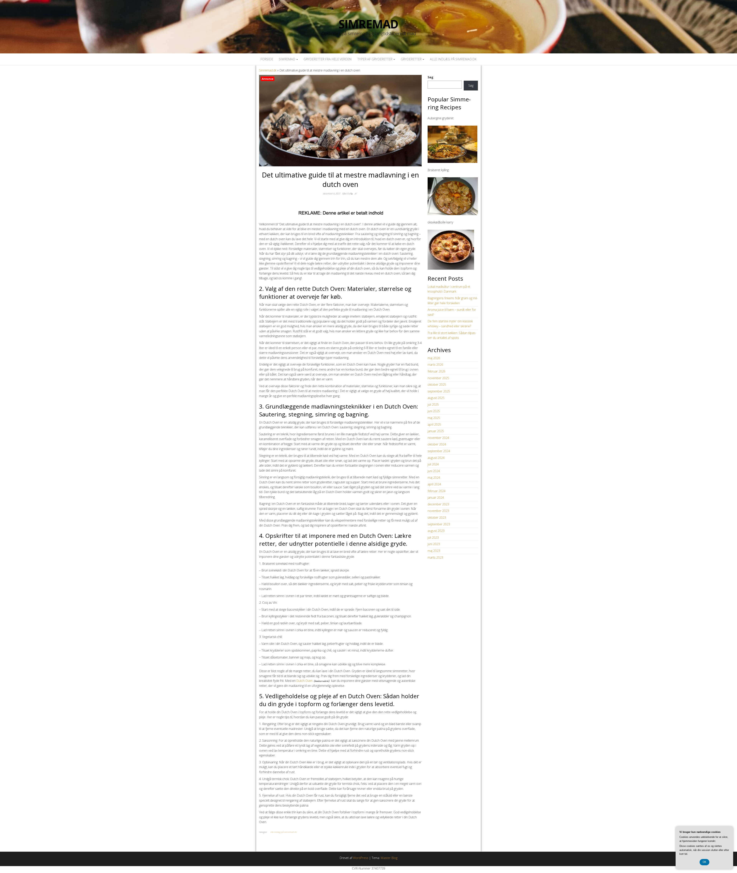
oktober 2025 (437, 384)
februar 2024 (436, 491)
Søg (430, 77)
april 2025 (434, 424)
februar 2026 (436, 371)
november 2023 (438, 511)
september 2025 (439, 391)
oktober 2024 (437, 444)
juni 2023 (434, 544)
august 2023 (436, 531)
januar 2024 (436, 497)
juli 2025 (433, 404)
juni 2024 (434, 471)
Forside (266, 59)
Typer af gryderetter (375, 59)
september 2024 (439, 451)
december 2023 (438, 504)
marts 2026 (435, 364)
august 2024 (436, 458)
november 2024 (438, 438)
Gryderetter (411, 59)
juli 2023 (433, 537)
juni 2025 (434, 411)
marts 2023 (435, 557)
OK (704, 862)
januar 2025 (436, 431)
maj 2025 (434, 418)
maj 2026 (434, 358)
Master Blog (389, 858)
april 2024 (434, 484)
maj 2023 (434, 551)
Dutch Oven (304, 681)
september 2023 (439, 524)
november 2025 (438, 378)
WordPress (360, 858)
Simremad (368, 24)
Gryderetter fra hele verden (328, 59)
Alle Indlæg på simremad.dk (453, 59)
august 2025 (436, 398)
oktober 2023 (437, 517)
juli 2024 (433, 464)
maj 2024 (434, 477)
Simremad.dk (267, 70)
